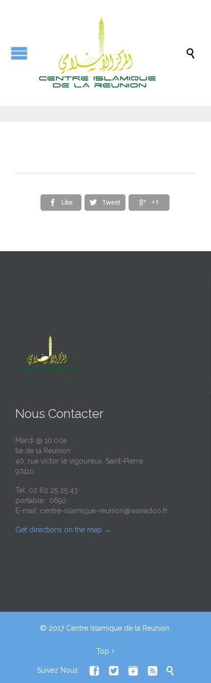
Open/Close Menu (19, 53)
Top (102, 651)
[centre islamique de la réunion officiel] (110, 53)
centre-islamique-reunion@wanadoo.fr (103, 511)
